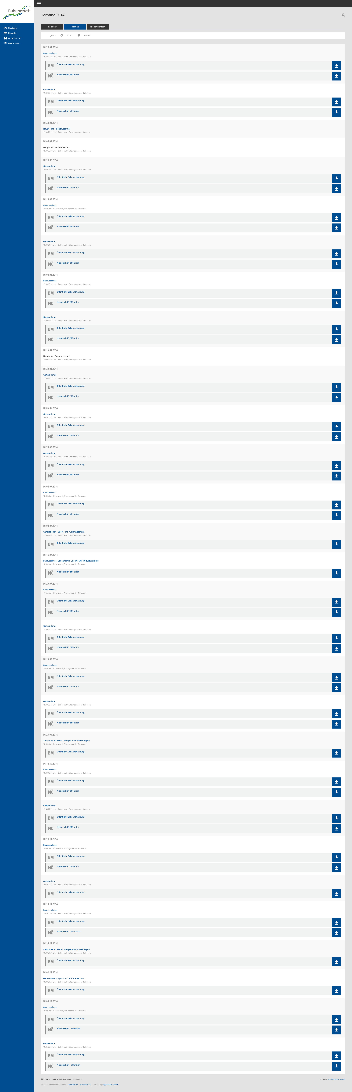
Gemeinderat (49, 89)
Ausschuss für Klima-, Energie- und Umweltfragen (66, 740)
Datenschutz (85, 1084)
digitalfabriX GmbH (111, 1084)
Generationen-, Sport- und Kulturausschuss (63, 531)
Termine (75, 26)
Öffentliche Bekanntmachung (70, 64)
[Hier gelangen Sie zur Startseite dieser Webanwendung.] (17, 12)
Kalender (12, 33)
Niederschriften (97, 26)
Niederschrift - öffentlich (68, 931)
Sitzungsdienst (336, 1079)
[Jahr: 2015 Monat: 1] (79, 35)
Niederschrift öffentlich (68, 75)
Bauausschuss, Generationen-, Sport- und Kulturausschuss (71, 560)
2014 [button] (69, 35)
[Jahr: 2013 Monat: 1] (61, 35)
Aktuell (87, 35)
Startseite (12, 28)
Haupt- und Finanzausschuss (56, 128)
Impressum (73, 1084)
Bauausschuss (50, 53)
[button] (17, 38)
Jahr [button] (52, 35)
